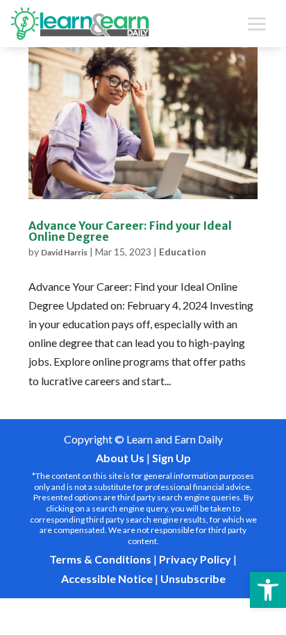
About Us (120, 457)
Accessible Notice (107, 578)
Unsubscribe (193, 578)
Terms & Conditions (100, 559)
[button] (268, 590)
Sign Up (171, 457)
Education (182, 251)
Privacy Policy (195, 559)
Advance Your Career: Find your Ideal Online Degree (130, 231)
